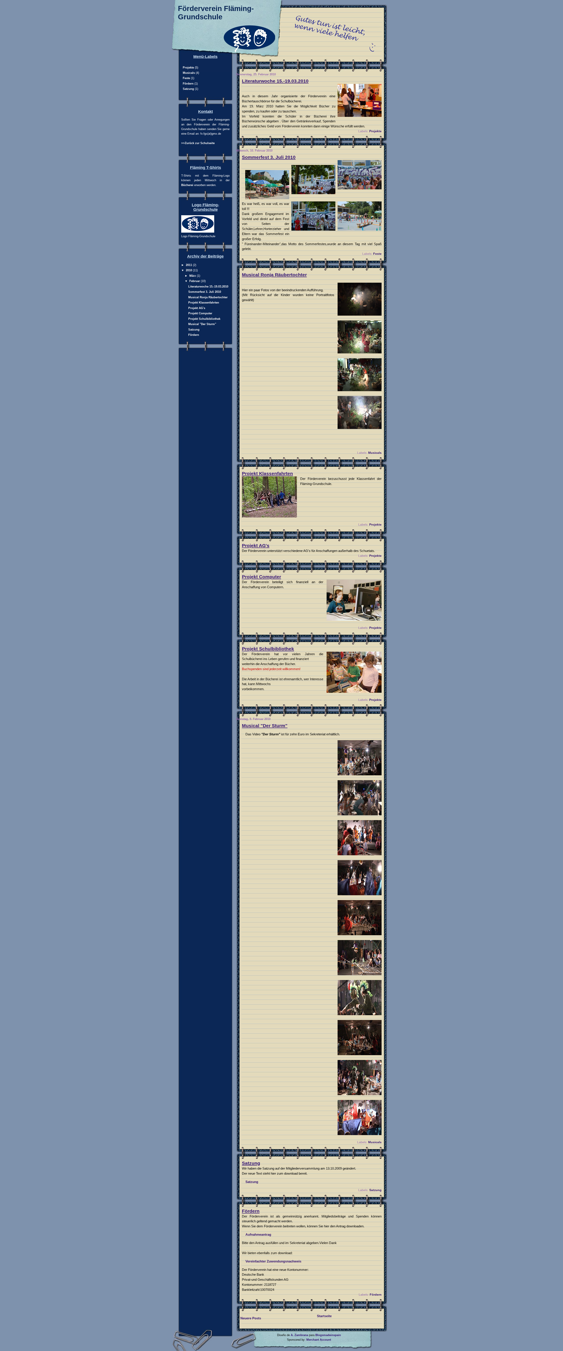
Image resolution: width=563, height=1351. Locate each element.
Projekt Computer (261, 576)
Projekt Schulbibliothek (268, 648)
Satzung (251, 1163)
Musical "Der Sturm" (264, 725)
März (193, 275)
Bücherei (187, 185)
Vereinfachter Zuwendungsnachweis (273, 1261)
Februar (195, 281)
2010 (189, 270)
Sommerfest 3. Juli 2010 (269, 157)
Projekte (375, 131)
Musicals (375, 452)
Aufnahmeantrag (258, 1234)
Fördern (251, 1211)
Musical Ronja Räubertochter (274, 274)
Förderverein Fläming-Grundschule (216, 12)
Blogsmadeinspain (327, 1335)
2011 (189, 265)
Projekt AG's (255, 545)
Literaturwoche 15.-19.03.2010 (275, 81)
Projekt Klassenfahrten (267, 473)
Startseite (324, 1316)
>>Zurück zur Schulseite (198, 143)
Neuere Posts (250, 1318)
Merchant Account (318, 1339)
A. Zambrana (299, 1335)
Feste (377, 253)
